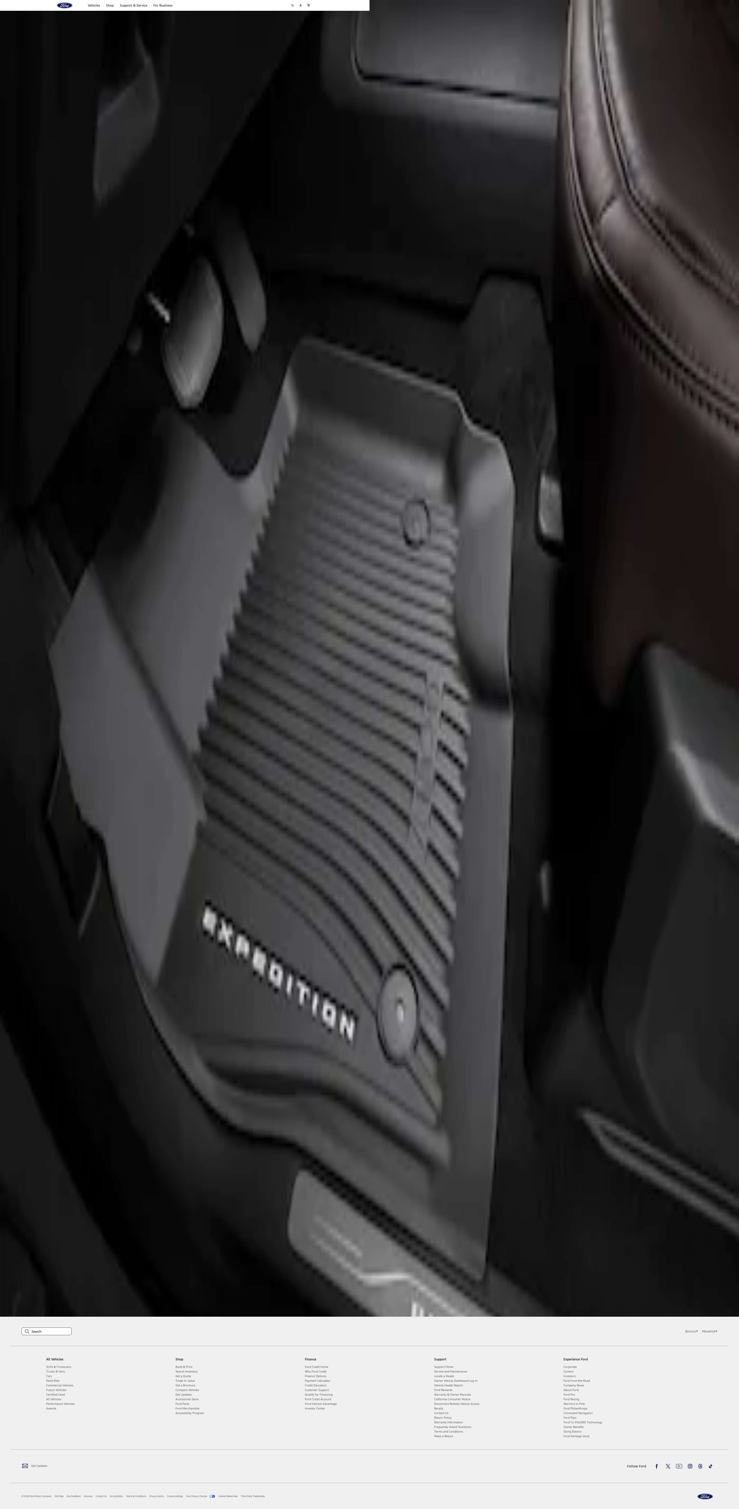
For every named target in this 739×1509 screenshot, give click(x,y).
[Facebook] (657, 1466)
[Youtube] (679, 1466)
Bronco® (691, 1331)
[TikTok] (710, 1466)
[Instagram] (690, 1466)
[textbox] (46, 1331)
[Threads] (700, 1466)
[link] (59, 1496)
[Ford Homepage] (705, 1496)
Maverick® (709, 1331)
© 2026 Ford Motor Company (37, 1496)
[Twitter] (668, 1466)
